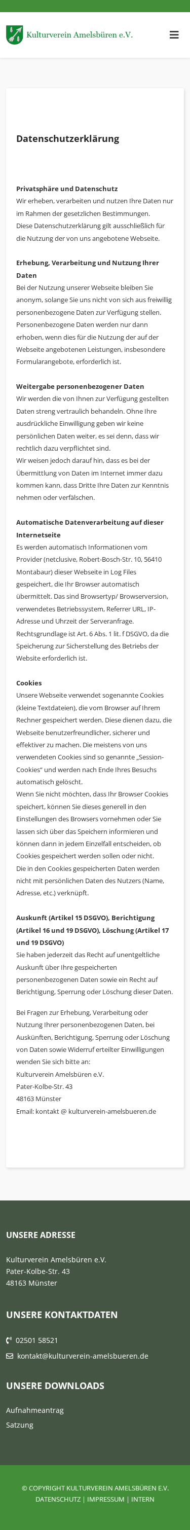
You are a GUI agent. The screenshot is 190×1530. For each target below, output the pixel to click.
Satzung (19, 1425)
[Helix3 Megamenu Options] (174, 35)
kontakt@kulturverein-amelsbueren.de (82, 1356)
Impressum (106, 1499)
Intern (143, 1499)
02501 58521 (37, 1340)
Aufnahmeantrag (35, 1410)
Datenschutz (58, 1499)
